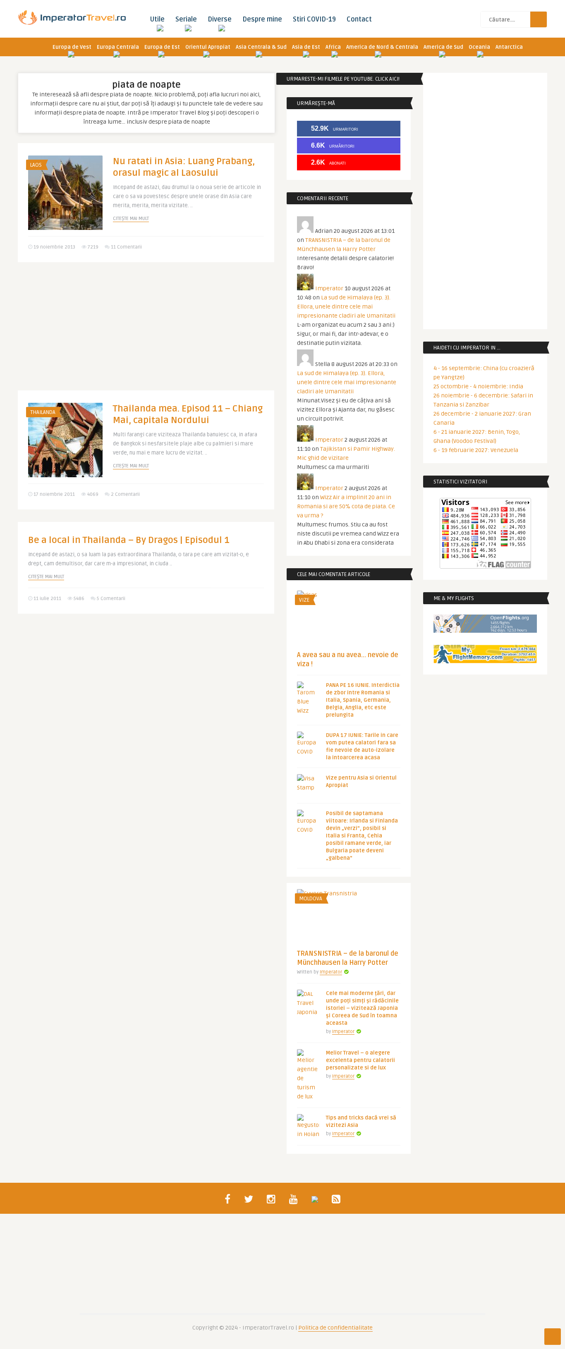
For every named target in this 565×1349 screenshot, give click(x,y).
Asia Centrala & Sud (261, 47)
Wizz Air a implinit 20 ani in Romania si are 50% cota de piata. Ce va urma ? (346, 506)
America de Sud (443, 47)
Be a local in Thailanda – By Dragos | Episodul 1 (129, 540)
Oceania (479, 47)
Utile (157, 19)
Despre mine (262, 19)
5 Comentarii (111, 599)
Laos (36, 165)
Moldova (310, 898)
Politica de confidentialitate (335, 1327)
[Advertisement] (146, 332)
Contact (359, 19)
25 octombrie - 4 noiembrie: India (478, 386)
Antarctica (509, 47)
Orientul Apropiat (207, 47)
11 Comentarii (126, 247)
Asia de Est (306, 47)
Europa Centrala (118, 47)
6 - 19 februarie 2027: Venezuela (475, 450)
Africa (333, 47)
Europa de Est (162, 47)
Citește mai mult (131, 218)
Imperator (329, 288)
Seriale (186, 19)
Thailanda (42, 412)
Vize (304, 600)
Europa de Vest (72, 47)
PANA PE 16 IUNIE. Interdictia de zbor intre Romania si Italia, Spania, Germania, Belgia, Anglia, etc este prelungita (363, 700)
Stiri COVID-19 (314, 19)
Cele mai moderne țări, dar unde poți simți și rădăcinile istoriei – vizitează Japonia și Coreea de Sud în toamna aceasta (362, 1008)
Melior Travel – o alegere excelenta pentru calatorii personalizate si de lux (360, 1060)
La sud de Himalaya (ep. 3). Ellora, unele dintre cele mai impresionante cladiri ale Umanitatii (346, 306)
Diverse (220, 19)
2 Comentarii (125, 494)
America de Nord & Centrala (382, 47)
